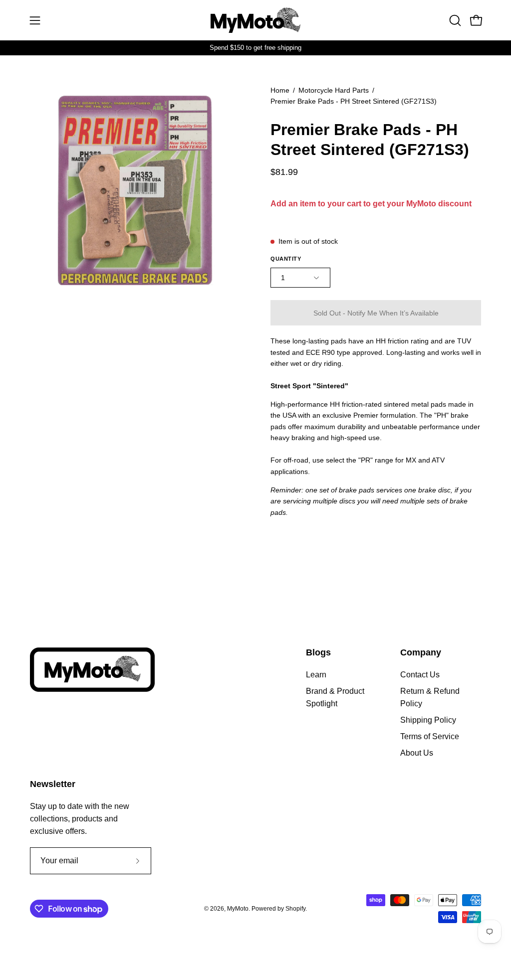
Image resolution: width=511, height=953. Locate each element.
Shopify (295, 908)
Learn (316, 674)
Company (420, 652)
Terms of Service (429, 736)
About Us (416, 753)
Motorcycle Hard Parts (333, 90)
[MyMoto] (255, 20)
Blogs (318, 652)
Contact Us (420, 674)
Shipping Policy (428, 720)
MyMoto (238, 908)
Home (279, 90)
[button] (454, 20)
